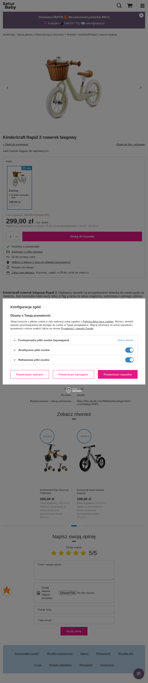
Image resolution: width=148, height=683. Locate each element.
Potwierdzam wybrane (29, 374)
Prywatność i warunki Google (77, 328)
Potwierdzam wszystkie (118, 374)
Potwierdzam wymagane (73, 374)
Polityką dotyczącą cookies (98, 321)
